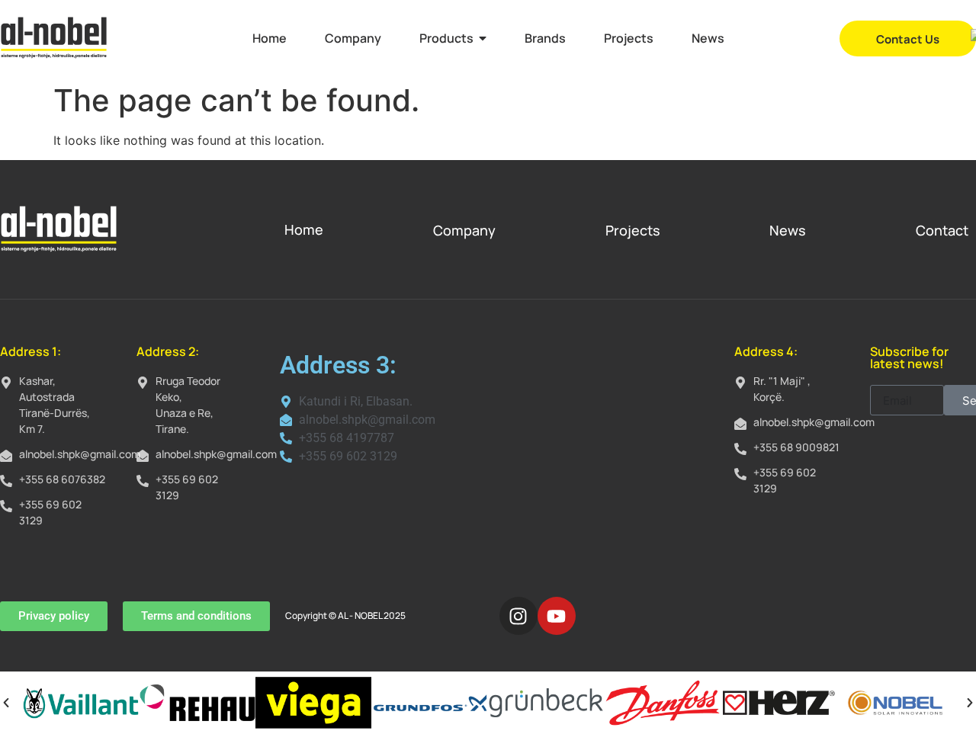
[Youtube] (557, 616)
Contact (942, 230)
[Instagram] (518, 616)
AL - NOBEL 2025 (372, 615)
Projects (632, 230)
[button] (6, 703)
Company (464, 230)
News (787, 230)
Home (303, 229)
